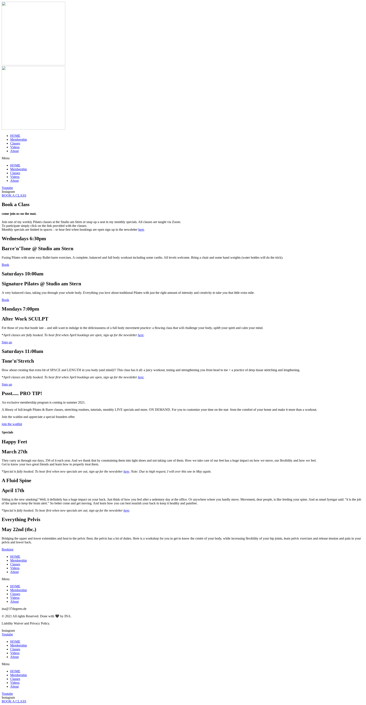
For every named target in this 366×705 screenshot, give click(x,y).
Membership (18, 139)
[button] (183, 158)
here (141, 229)
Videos (14, 147)
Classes (15, 143)
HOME (15, 135)
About (14, 151)
